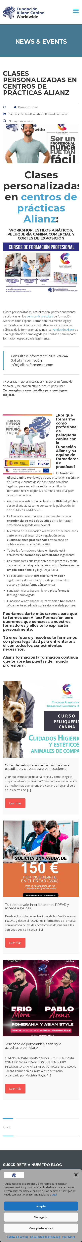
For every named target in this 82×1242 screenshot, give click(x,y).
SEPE (47, 544)
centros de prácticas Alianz (47, 208)
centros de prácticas (40, 316)
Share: (7, 1127)
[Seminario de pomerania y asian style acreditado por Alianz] (41, 998)
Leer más (15, 803)
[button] (76, 1175)
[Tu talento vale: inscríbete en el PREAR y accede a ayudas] (41, 859)
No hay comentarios (20, 120)
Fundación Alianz (63, 329)
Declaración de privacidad (45, 1236)
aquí (54, 1194)
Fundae (47, 605)
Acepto (41, 1206)
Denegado (41, 1217)
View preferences (41, 1228)
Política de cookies (17, 1236)
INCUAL (37, 544)
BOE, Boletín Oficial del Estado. (24, 510)
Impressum (68, 1236)
